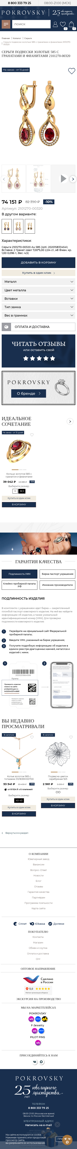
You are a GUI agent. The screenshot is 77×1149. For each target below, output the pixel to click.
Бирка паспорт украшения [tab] (57, 574)
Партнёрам (38, 897)
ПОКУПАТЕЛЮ (38, 931)
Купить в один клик (37, 273)
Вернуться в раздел (16, 833)
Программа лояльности (38, 903)
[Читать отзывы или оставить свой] (38, 351)
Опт (38, 959)
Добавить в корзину (38, 262)
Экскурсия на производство (38, 999)
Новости (38, 875)
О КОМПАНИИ (38, 853)
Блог (38, 881)
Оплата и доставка (38, 953)
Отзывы (38, 886)
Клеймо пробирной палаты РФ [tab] (19, 585)
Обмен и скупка (38, 948)
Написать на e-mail (38, 1125)
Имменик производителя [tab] (57, 585)
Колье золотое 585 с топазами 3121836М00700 (19, 777)
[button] (73, 179)
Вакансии (38, 864)
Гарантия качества (38, 892)
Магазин (38, 942)
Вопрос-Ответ (38, 870)
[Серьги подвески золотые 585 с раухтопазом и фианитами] (30, 226)
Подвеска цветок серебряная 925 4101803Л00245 (58, 778)
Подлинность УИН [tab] (19, 574)
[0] (63, 24)
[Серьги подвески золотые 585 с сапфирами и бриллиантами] (7, 226)
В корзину (19, 504)
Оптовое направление (38, 968)
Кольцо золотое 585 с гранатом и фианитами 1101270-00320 (19, 475)
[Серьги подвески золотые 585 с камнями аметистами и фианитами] (18, 226)
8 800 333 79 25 (19, 3)
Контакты (38, 937)
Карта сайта (38, 908)
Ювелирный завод (38, 859)
